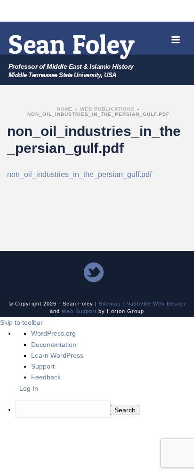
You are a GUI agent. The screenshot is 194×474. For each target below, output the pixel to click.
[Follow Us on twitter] (94, 273)
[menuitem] (77, 410)
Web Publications (107, 109)
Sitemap (110, 303)
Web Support (79, 311)
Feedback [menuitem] (46, 377)
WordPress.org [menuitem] (53, 333)
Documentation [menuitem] (53, 344)
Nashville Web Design (156, 303)
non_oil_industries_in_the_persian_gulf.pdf (79, 174)
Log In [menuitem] (28, 388)
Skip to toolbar (21, 322)
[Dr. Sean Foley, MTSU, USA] (72, 46)
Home (65, 109)
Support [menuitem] (43, 366)
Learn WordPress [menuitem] (57, 355)
